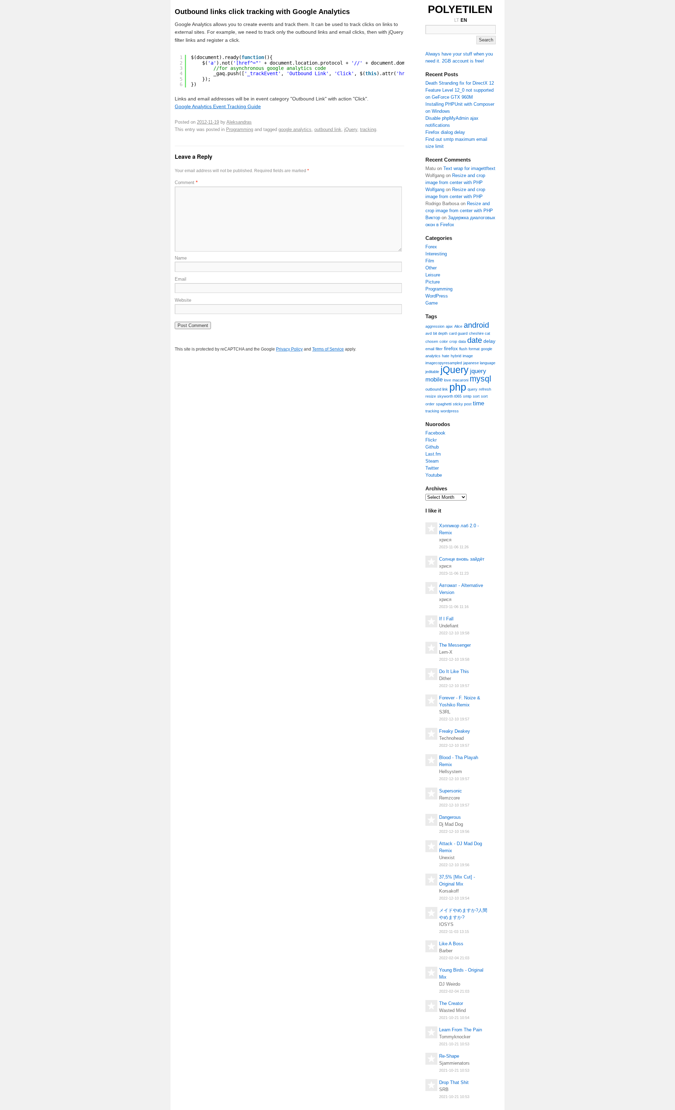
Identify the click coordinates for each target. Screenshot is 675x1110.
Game (431, 303)
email (429, 349)
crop (453, 341)
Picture (432, 282)
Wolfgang (434, 189)
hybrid (456, 356)
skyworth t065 (449, 396)
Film (429, 260)
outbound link (327, 129)
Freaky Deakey (454, 731)
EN (464, 20)
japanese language (479, 363)
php (457, 387)
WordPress (436, 296)
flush (463, 349)
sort (476, 396)
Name (181, 258)
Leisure (432, 275)
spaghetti (443, 404)
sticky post (462, 404)
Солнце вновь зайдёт (461, 559)
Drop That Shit (454, 1082)
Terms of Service (328, 349)
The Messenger (455, 645)
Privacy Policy (289, 349)
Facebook (435, 433)
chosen (431, 341)
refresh (485, 389)
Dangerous (450, 817)
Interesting (436, 253)
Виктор (432, 217)
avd (428, 333)
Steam (432, 461)
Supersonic (450, 791)
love (447, 380)
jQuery (350, 129)
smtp (467, 396)
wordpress (450, 411)
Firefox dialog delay (445, 132)
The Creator (451, 1003)
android (476, 325)
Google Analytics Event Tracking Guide (218, 106)
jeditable (432, 372)
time (478, 403)
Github (432, 447)
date (474, 340)
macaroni (460, 380)
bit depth (440, 333)
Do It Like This (454, 671)
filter (439, 349)
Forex (431, 246)
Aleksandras (239, 122)
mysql (480, 378)
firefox (451, 348)
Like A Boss (451, 943)
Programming (239, 129)
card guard (458, 333)
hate (445, 356)
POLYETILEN (460, 9)
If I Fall (446, 618)
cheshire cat (479, 333)
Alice (458, 326)
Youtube (433, 475)
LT (456, 20)
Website (183, 300)
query (472, 389)
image (468, 356)
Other (431, 267)
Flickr (431, 440)
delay (489, 341)
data (462, 341)
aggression (434, 326)
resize (430, 396)
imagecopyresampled (443, 363)
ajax (449, 326)
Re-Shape (449, 1056)
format (474, 349)
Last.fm (433, 454)
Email (180, 279)
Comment (186, 182)
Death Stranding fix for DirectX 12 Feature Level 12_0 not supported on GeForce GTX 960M (459, 90)
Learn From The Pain (460, 1029)
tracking (368, 129)
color (443, 341)
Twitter (432, 468)
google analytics (294, 129)
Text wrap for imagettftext (469, 168)
